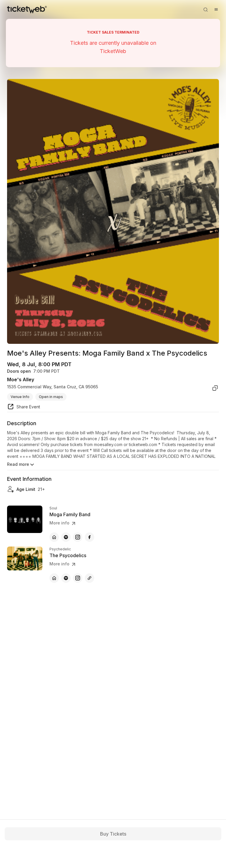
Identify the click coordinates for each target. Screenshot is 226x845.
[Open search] (205, 9)
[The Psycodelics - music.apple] (89, 578)
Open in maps (51, 397)
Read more (18, 464)
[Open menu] (216, 9)
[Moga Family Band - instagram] (77, 537)
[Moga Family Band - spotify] (66, 537)
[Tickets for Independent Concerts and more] (27, 9)
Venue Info (20, 397)
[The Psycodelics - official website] (54, 578)
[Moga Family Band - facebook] (89, 537)
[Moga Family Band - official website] (54, 537)
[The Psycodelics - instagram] (77, 578)
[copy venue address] (215, 388)
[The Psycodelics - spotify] (66, 578)
